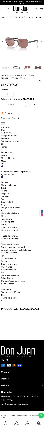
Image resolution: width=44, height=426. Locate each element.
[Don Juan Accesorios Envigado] (22, 9)
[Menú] (2, 9)
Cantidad (4, 90)
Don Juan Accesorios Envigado (18, 415)
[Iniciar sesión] (36, 9)
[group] (6, 67)
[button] (41, 9)
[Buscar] (7, 9)
